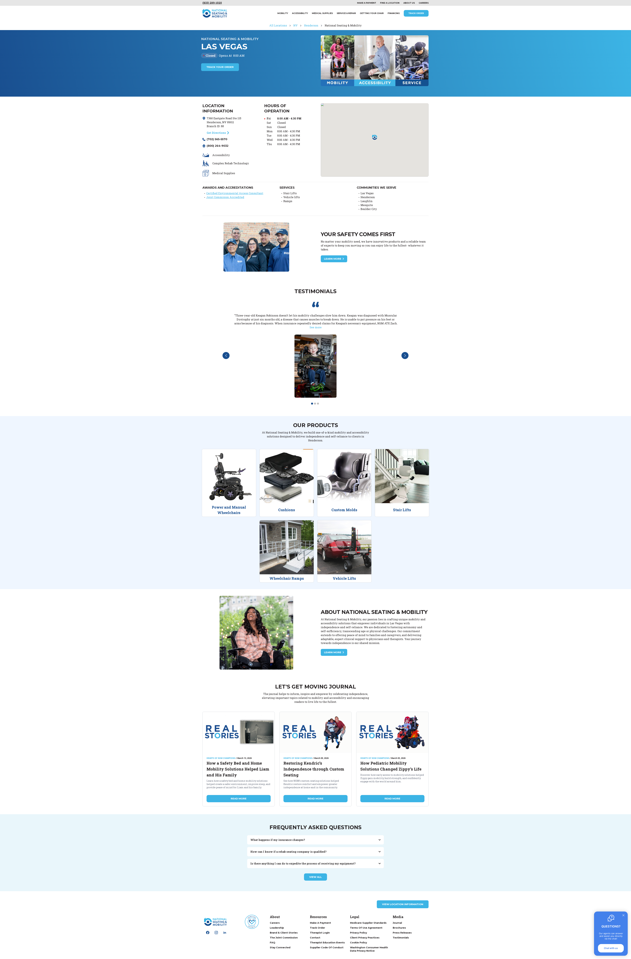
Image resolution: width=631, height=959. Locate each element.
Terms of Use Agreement (366, 927)
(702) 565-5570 (217, 139)
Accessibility (300, 13)
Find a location (389, 3)
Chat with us (611, 948)
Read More (238, 798)
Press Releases (402, 932)
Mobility (282, 13)
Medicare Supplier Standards (368, 922)
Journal (397, 922)
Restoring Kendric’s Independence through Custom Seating (313, 769)
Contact (315, 937)
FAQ (272, 942)
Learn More (332, 258)
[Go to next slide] (405, 355)
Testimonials (401, 937)
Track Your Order (220, 67)
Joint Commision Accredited (225, 197)
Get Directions (216, 132)
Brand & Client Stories (284, 932)
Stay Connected (280, 947)
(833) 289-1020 (212, 2)
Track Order (416, 13)
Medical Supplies (322, 13)
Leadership (277, 927)
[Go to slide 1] (312, 404)
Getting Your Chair (372, 13)
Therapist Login (320, 932)
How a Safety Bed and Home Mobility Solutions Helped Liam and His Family (238, 769)
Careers (424, 3)
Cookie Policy (358, 942)
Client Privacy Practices (364, 937)
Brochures (399, 927)
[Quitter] (623, 915)
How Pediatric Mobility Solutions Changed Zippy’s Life (390, 766)
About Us (409, 3)
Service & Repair (346, 13)
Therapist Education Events (327, 942)
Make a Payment (320, 922)
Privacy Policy (358, 932)
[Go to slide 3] (318, 404)
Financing (394, 13)
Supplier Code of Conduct (326, 947)
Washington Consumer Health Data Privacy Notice (369, 949)
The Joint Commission (284, 937)
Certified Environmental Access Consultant (234, 193)
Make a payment (366, 3)
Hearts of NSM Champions (221, 758)
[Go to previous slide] (226, 355)
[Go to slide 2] (315, 404)
